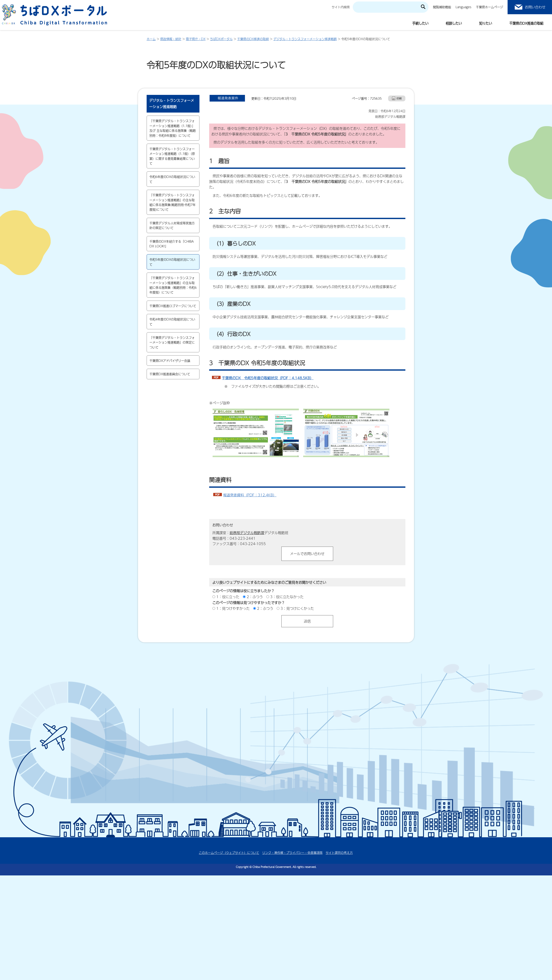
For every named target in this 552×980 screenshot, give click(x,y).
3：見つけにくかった (297, 608)
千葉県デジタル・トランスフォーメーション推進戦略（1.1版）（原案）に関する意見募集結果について (172, 156)
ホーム (151, 38)
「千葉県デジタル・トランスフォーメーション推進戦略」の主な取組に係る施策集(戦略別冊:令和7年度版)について (172, 202)
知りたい (485, 23)
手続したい (420, 23)
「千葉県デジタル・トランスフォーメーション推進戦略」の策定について (172, 342)
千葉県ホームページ (489, 7)
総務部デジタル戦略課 (247, 532)
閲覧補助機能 (442, 7)
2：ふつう (255, 596)
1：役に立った (227, 596)
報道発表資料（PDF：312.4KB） (249, 495)
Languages (463, 7)
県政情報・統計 (170, 38)
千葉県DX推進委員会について (169, 374)
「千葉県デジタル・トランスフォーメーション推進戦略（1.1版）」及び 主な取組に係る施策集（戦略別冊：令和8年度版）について (172, 128)
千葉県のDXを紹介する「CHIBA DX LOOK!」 (171, 243)
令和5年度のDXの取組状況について (172, 262)
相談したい (454, 23)
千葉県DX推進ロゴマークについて (172, 305)
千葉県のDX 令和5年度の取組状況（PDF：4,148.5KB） (268, 378)
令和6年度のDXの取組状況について (172, 179)
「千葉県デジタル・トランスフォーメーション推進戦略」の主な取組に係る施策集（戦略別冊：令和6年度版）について (173, 285)
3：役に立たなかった (287, 596)
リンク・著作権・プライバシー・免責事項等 (292, 852)
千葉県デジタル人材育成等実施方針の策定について (172, 225)
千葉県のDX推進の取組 (526, 23)
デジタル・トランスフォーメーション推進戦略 (305, 38)
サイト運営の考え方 (339, 852)
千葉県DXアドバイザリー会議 (169, 360)
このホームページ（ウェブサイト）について (229, 852)
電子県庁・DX (195, 38)
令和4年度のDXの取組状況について (172, 321)
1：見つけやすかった (233, 608)
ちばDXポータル (221, 38)
